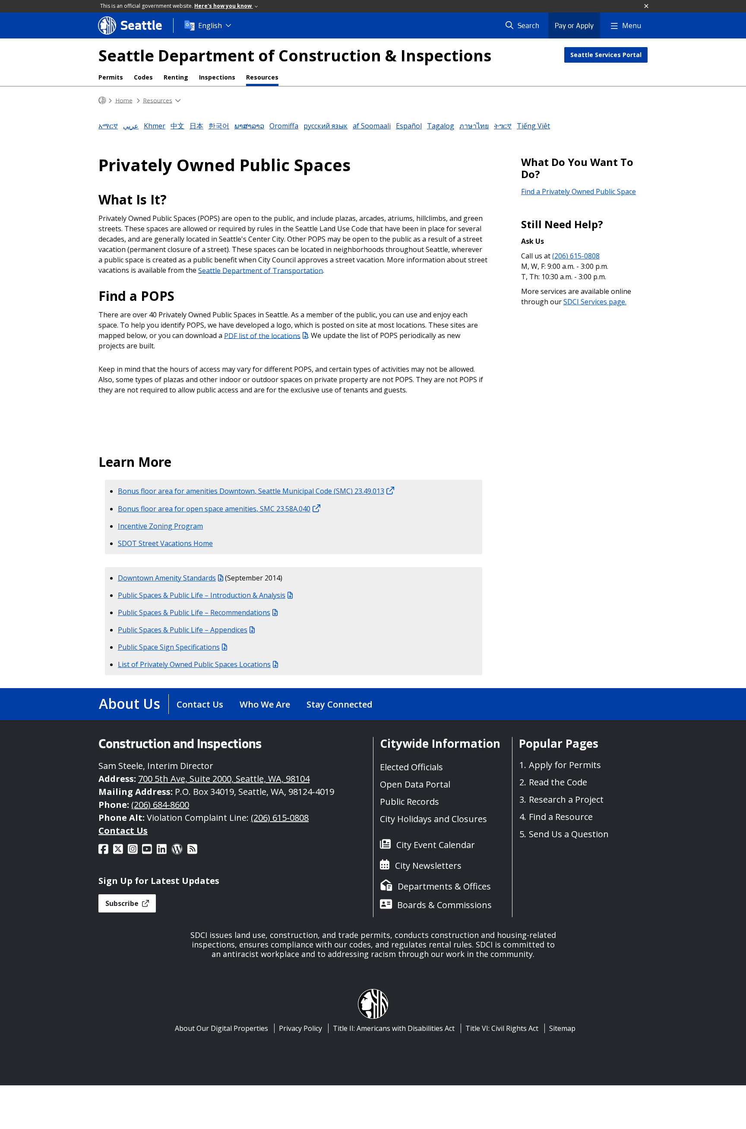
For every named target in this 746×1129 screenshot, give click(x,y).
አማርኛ (108, 126)
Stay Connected (340, 704)
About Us (129, 703)
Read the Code (558, 782)
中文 (177, 126)
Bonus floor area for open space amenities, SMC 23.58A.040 (214, 508)
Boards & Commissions (444, 905)
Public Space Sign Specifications (169, 647)
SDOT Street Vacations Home (165, 543)
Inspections (217, 77)
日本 (196, 126)
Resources (262, 77)
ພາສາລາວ (249, 126)
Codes (143, 77)
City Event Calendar (435, 845)
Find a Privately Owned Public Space (578, 191)
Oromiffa (283, 126)
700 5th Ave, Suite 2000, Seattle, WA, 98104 (224, 779)
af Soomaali (372, 126)
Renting (176, 77)
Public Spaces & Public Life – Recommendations (194, 612)
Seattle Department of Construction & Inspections (294, 55)
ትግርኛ (503, 126)
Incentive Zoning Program (160, 526)
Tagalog (440, 126)
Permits (110, 77)
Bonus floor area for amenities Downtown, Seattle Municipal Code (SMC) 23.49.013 (251, 491)
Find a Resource (561, 817)
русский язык (325, 126)
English (210, 25)
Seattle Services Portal (606, 55)
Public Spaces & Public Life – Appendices (182, 630)
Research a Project (566, 799)
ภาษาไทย (474, 126)
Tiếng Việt (533, 126)
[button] (647, 6)
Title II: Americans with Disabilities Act (394, 1028)
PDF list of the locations (262, 335)
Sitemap (562, 1028)
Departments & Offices (444, 886)
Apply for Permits (565, 765)
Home (124, 100)
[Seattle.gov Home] (102, 100)
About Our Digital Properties (221, 1028)
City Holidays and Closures (433, 819)
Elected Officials (411, 767)
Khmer (154, 126)
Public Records (409, 801)
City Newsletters (428, 865)
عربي (131, 126)
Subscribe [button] (122, 903)
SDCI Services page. (594, 301)
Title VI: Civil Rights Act (501, 1028)
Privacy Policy (300, 1028)
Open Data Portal (415, 784)
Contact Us (200, 704)
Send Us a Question (569, 834)
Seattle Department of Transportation (260, 270)
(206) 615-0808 (576, 256)
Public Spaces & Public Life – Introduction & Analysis (201, 595)
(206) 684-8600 (160, 804)
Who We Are (265, 704)
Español (409, 126)
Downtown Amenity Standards (167, 578)
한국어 (219, 126)
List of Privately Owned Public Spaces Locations (194, 664)
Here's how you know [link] (223, 6)
